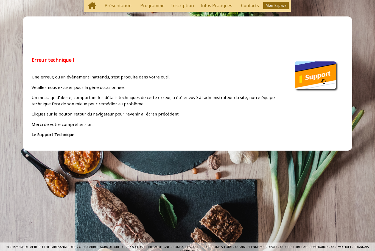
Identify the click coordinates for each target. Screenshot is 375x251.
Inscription (182, 5)
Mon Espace (276, 5)
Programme (152, 5)
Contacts (250, 5)
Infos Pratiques (216, 5)
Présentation (118, 5)
